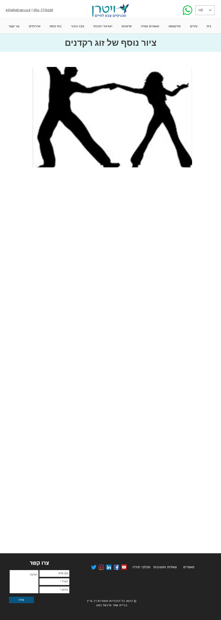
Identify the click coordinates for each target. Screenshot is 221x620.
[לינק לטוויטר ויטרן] (93, 567)
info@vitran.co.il (18, 10)
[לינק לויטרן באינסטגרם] (101, 567)
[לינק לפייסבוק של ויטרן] (116, 567)
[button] (193, 26)
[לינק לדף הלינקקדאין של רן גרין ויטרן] (109, 567)
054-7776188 (43, 10)
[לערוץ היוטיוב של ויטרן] (124, 567)
